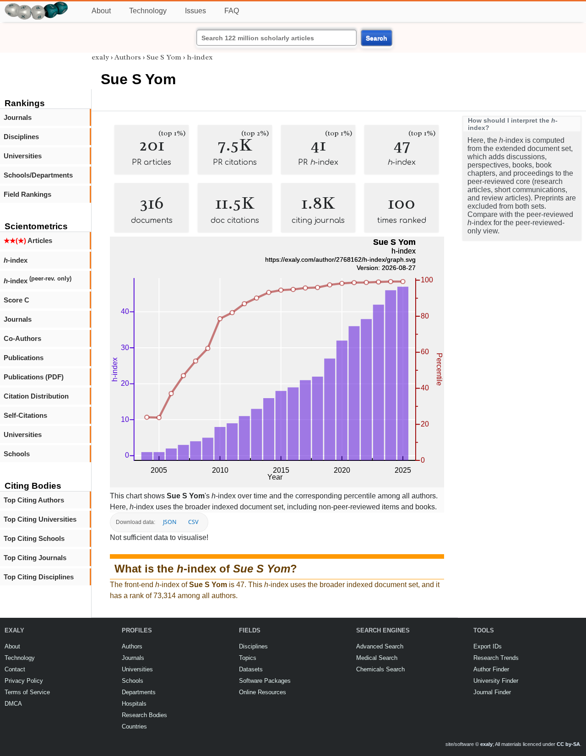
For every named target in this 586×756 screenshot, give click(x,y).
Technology (148, 11)
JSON (169, 522)
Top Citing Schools (34, 538)
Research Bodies (144, 715)
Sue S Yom (163, 57)
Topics (247, 657)
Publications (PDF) (34, 377)
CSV (193, 522)
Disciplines (21, 136)
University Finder (495, 680)
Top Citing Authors (34, 500)
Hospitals (134, 703)
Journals (18, 117)
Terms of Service (27, 692)
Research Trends (496, 657)
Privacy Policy (24, 680)
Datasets (251, 669)
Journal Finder (492, 692)
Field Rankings (27, 194)
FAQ (231, 11)
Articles (28, 240)
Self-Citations (25, 415)
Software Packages (265, 680)
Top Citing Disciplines (39, 577)
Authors (127, 57)
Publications (23, 358)
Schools (17, 454)
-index (15, 260)
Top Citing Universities (40, 519)
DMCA (13, 703)
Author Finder (491, 669)
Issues (195, 11)
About (101, 11)
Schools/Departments (38, 175)
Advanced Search (379, 646)
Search (376, 38)
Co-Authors (22, 338)
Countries (134, 726)
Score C (16, 300)
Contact (15, 669)
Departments (139, 692)
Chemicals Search (380, 669)
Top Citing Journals (35, 558)
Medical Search (376, 657)
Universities (23, 156)
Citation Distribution (36, 396)
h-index (200, 57)
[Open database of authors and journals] (36, 5)
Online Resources (262, 692)
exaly (100, 57)
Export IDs (487, 646)
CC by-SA (568, 744)
